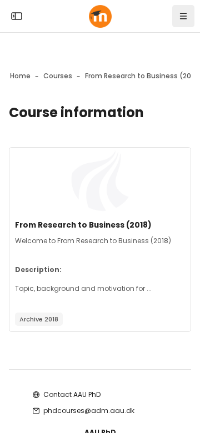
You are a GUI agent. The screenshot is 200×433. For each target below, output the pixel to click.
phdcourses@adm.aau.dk (88, 410)
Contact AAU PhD (72, 394)
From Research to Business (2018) (83, 225)
